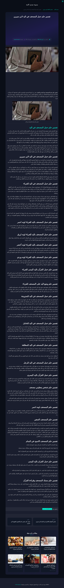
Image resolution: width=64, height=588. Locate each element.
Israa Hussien (17, 39)
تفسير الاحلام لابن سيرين (48, 9)
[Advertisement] (32, 28)
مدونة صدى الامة (32, 5)
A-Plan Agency (18, 584)
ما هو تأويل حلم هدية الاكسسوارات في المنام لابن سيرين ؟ (49, 567)
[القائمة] (62, 1)
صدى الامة (56, 9)
